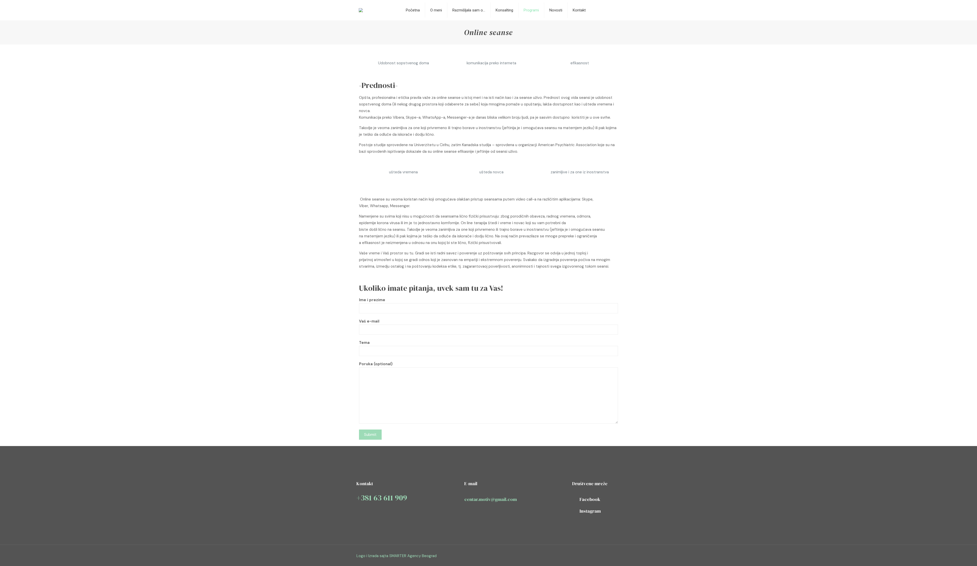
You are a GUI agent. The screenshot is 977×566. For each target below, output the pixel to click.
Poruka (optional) (376, 363)
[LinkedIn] (602, 555)
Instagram (590, 511)
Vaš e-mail (369, 321)
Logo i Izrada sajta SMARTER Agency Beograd (396, 555)
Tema (364, 342)
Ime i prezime (372, 299)
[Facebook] (588, 555)
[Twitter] (595, 555)
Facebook (590, 499)
